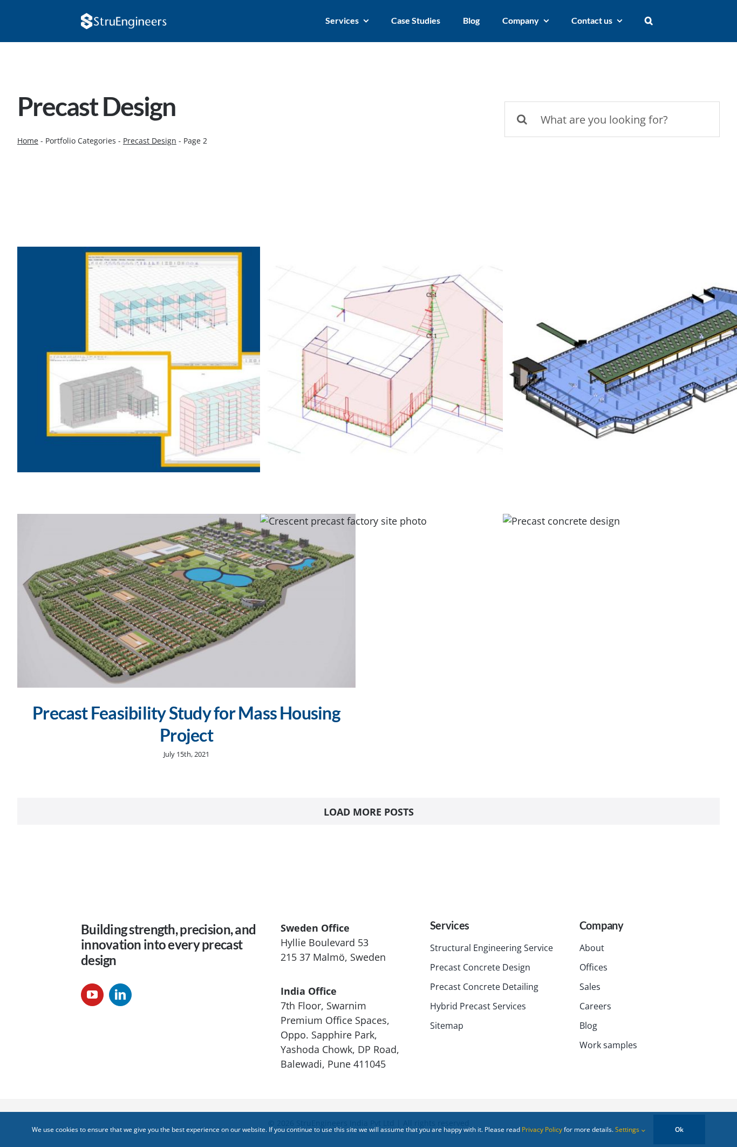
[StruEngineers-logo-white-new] (124, 17)
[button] (649, 21)
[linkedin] (120, 994)
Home (27, 140)
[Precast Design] (186, 359)
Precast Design (149, 140)
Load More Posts (369, 811)
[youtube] (92, 994)
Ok (679, 1129)
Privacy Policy (542, 1129)
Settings (628, 1129)
